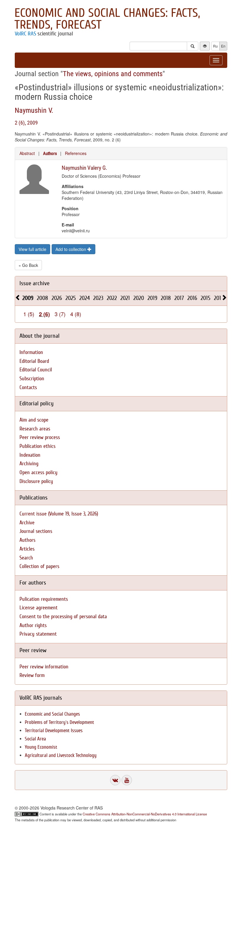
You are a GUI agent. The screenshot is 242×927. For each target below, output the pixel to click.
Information (31, 352)
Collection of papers (39, 566)
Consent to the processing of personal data (63, 616)
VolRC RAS (25, 33)
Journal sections (35, 531)
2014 (219, 298)
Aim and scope (33, 420)
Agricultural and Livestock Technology (61, 755)
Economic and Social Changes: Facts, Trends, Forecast (107, 19)
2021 (125, 298)
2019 (152, 298)
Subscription (31, 379)
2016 (192, 298)
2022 (112, 298)
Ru (215, 45)
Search (26, 558)
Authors (50, 153)
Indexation (29, 455)
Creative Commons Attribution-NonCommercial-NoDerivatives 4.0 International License (145, 814)
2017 (179, 298)
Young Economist (41, 747)
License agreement (38, 608)
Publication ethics (37, 446)
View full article (32, 249)
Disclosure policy (36, 481)
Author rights (33, 625)
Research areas (34, 429)
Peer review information (43, 667)
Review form (32, 675)
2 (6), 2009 (26, 123)
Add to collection (71, 249)
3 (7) (60, 314)
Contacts (28, 387)
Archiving (28, 464)
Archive (27, 523)
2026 (57, 298)
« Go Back (28, 265)
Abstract (27, 153)
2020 (138, 298)
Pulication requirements (43, 599)
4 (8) (75, 314)
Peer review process (39, 437)
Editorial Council (35, 370)
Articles (27, 549)
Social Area (35, 739)
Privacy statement (38, 634)
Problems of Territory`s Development (59, 722)
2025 (71, 298)
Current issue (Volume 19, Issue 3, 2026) (58, 514)
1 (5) (28, 314)
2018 (166, 298)
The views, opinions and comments (113, 74)
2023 (98, 298)
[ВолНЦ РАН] (115, 780)
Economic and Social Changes (52, 714)
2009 (27, 298)
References (75, 153)
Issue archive (34, 283)
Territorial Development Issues (54, 730)
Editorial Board (34, 361)
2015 (205, 298)
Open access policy (38, 472)
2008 (42, 298)
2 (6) (44, 314)
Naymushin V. (34, 110)
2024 (84, 298)
